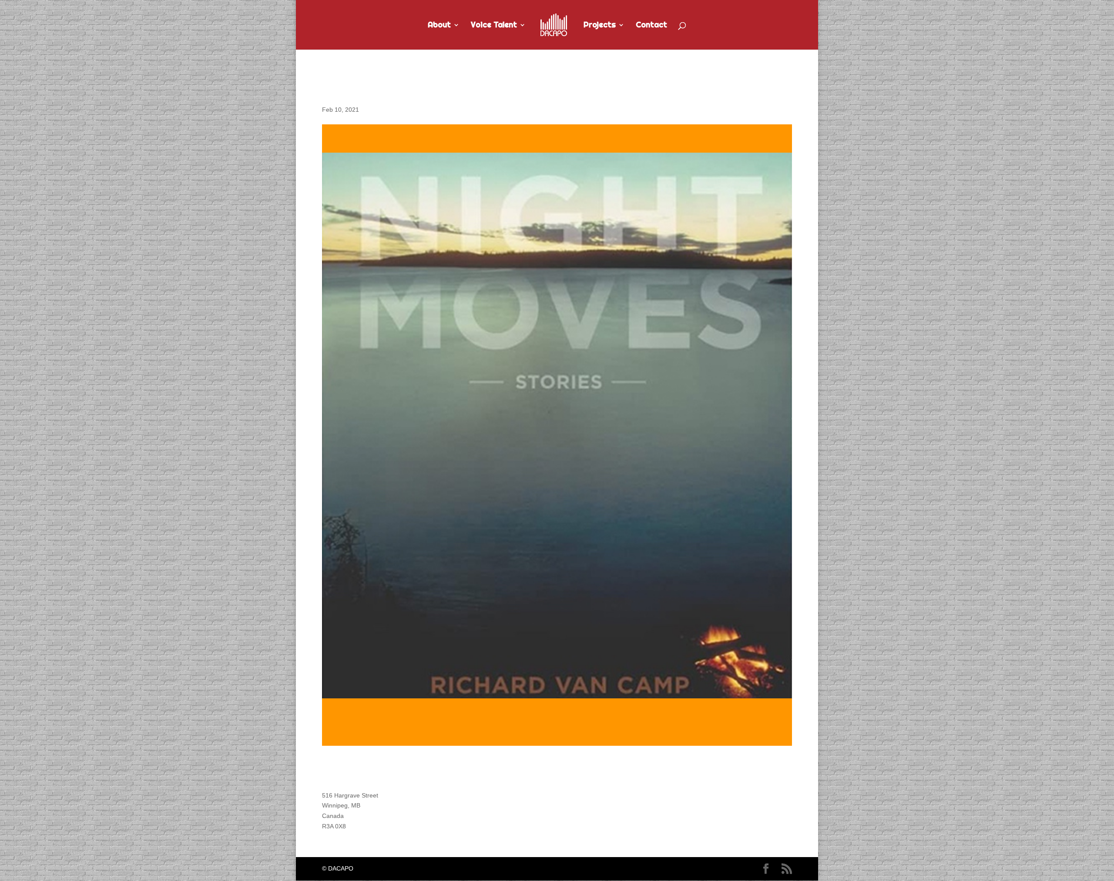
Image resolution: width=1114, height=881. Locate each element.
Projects (600, 26)
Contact (651, 26)
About (439, 26)
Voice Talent (494, 26)
